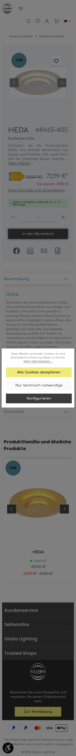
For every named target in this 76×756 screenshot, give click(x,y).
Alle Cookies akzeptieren (39, 372)
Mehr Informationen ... (38, 361)
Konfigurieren (39, 398)
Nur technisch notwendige (38, 385)
